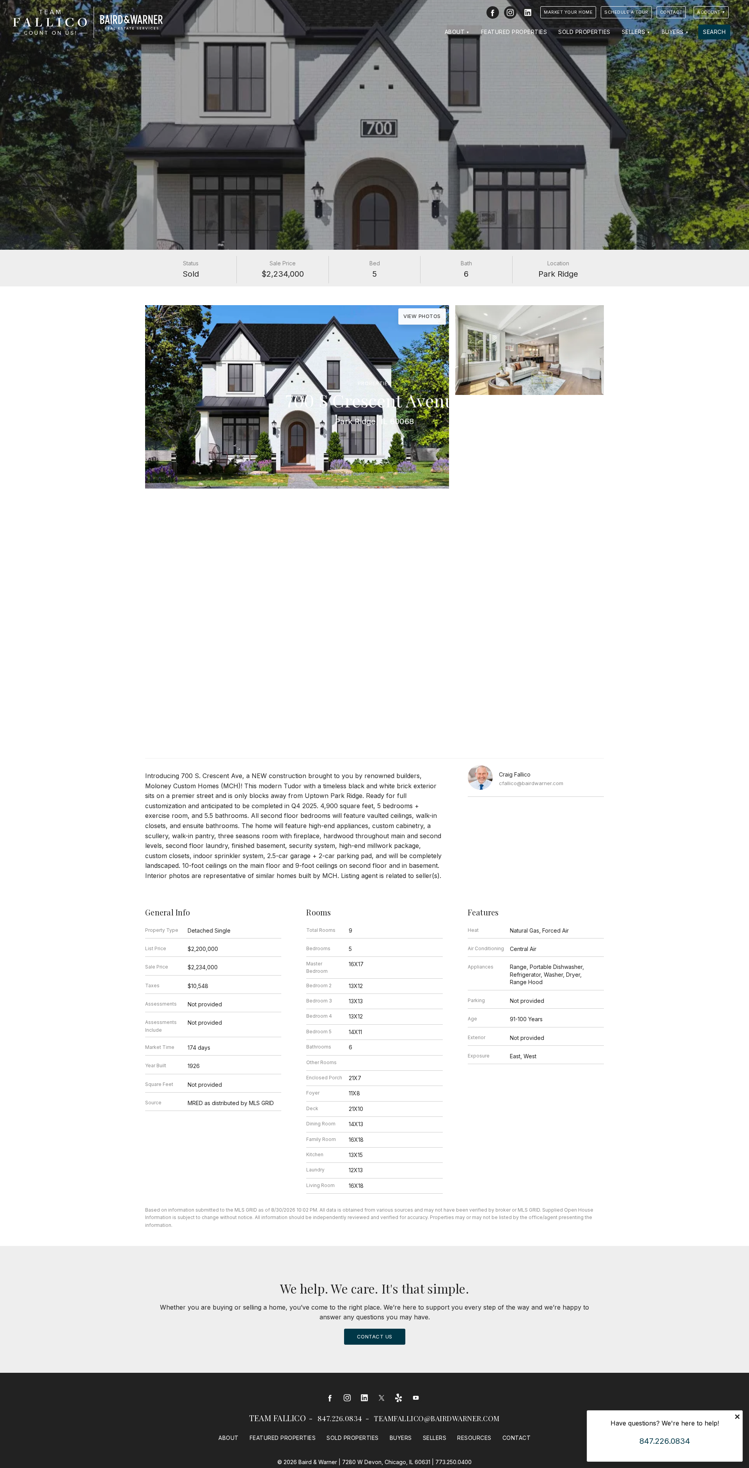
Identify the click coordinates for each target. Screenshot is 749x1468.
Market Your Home (568, 12)
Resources (474, 1437)
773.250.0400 (453, 1462)
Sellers (634, 31)
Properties (374, 383)
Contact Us (374, 1336)
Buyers (673, 31)
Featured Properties (514, 31)
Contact (671, 12)
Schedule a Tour (626, 12)
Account (709, 12)
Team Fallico (277, 1418)
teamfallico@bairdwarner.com (437, 1418)
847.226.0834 (340, 1418)
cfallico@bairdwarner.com (531, 783)
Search (714, 31)
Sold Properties (584, 31)
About (455, 31)
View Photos (422, 316)
